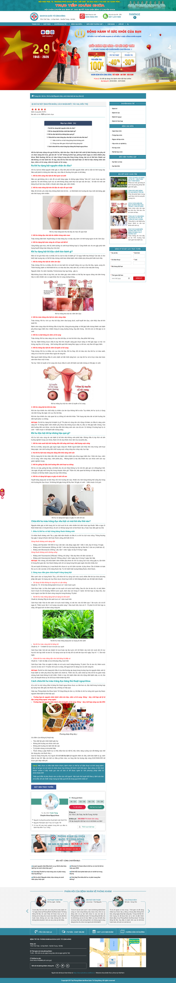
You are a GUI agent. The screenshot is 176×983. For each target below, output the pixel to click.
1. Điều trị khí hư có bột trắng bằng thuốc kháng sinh (67, 140)
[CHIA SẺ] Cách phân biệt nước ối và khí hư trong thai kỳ (86, 873)
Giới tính (136, 253)
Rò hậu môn (116, 148)
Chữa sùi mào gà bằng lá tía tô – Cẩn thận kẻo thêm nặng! (136, 179)
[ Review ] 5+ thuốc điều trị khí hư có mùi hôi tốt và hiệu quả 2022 (86, 867)
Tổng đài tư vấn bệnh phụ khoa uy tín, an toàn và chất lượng (136, 217)
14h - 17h (91, 801)
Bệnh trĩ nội (116, 113)
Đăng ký (139, 278)
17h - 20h (100, 801)
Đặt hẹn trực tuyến (96, 807)
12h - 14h (82, 801)
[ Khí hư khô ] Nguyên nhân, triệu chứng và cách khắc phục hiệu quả (48, 878)
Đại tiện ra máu (117, 162)
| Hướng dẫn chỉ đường (135, 932)
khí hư (44, 96)
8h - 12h (73, 801)
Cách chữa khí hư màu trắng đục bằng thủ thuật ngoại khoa (68, 146)
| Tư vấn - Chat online (75, 932)
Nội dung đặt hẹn (117, 266)
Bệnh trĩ (114, 108)
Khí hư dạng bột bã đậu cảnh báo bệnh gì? (62, 131)
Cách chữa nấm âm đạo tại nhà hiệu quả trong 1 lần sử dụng (136, 204)
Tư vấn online (77, 807)
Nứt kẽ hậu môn (117, 152)
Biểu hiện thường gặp (95, 24)
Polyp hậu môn (117, 135)
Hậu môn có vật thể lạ (119, 143)
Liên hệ (121, 24)
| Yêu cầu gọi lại (45, 932)
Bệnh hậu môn (76, 24)
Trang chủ (36, 24)
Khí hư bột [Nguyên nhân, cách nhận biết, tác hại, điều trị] (65, 96)
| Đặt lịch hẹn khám (104, 932)
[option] (49, 910)
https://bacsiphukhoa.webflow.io (84, 973)
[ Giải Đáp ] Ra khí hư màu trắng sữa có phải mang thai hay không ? (48, 873)
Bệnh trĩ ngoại (117, 117)
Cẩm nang (111, 24)
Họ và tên (114, 253)
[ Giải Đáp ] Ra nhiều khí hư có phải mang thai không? (85, 878)
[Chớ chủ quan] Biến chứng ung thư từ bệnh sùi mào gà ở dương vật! (135, 231)
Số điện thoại (115, 259)
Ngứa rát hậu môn (118, 139)
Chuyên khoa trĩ (60, 24)
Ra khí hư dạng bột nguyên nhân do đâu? (61, 128)
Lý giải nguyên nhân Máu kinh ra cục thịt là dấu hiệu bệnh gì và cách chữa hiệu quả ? (49, 867)
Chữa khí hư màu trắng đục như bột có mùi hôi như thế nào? (68, 137)
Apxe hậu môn (117, 131)
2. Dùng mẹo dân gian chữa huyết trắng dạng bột (66, 143)
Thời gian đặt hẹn (117, 275)
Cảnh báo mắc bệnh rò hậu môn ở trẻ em (135, 191)
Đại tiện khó (116, 166)
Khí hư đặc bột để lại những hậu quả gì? (61, 134)
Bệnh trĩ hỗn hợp (117, 121)
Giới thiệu (47, 24)
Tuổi (135, 259)
